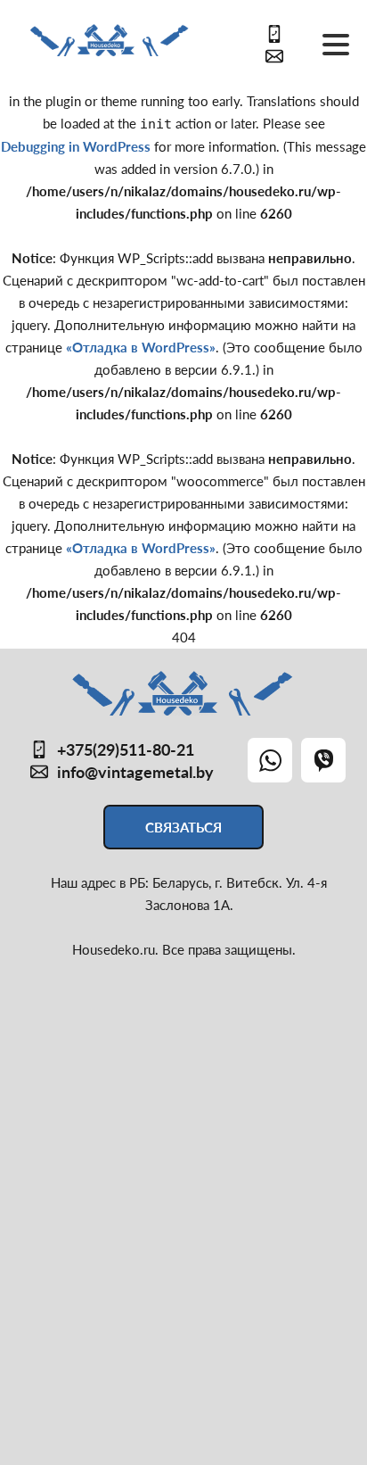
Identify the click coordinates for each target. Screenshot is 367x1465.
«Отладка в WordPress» (141, 347)
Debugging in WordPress (76, 146)
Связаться (183, 827)
